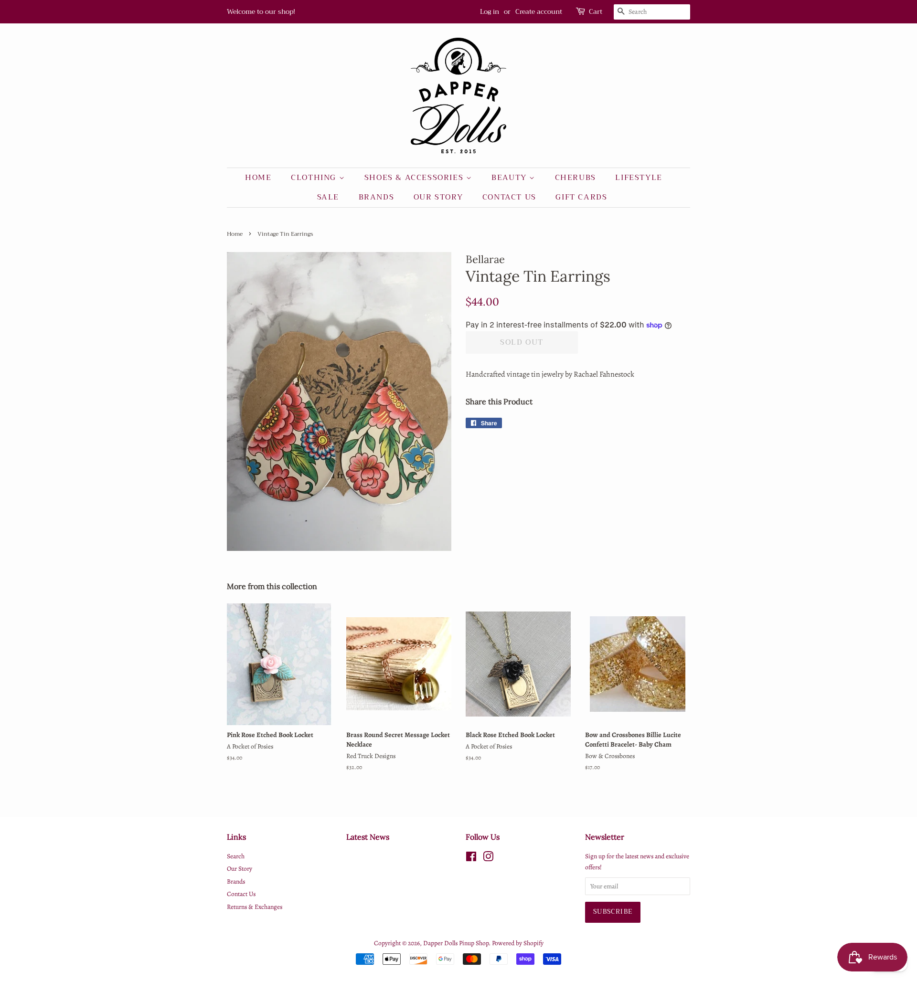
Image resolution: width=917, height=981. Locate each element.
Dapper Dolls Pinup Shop (456, 943)
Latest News (367, 837)
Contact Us (509, 197)
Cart (595, 11)
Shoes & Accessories (415, 177)
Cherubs (575, 177)
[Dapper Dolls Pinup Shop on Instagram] (488, 858)
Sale (328, 197)
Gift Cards (581, 197)
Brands (377, 197)
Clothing (315, 177)
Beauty (510, 177)
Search (236, 856)
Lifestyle (638, 177)
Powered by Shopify (518, 943)
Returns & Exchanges (254, 906)
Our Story (438, 197)
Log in (489, 11)
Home (258, 177)
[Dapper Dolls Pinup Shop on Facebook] (471, 858)
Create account (538, 11)
